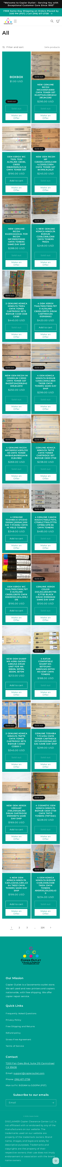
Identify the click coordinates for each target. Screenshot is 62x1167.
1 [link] (11, 927)
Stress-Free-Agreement (18, 1039)
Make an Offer (16, 116)
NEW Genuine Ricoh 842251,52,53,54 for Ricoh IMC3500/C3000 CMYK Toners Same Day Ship (16, 237)
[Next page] (50, 927)
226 (43, 927)
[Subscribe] (53, 1102)
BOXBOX (16, 77)
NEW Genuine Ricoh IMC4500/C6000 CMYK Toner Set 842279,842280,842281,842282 (45, 91)
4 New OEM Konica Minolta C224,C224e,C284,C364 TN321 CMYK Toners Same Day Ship (16, 884)
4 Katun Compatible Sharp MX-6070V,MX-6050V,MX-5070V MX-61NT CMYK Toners (45, 666)
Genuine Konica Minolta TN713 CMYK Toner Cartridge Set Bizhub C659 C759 (45, 452)
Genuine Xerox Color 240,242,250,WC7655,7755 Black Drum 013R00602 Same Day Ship (45, 593)
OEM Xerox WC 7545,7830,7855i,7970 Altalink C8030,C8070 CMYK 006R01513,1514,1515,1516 (16, 593)
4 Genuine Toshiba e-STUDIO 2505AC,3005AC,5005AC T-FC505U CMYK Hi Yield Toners (16, 522)
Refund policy (13, 1033)
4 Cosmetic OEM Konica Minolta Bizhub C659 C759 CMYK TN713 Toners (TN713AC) (45, 810)
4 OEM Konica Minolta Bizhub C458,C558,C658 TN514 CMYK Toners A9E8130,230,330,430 (45, 885)
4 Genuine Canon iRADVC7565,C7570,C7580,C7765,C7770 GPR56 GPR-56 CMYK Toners (45, 522)
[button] (15, 21)
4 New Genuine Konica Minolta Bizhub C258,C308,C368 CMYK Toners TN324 (45, 235)
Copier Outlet (33, 1116)
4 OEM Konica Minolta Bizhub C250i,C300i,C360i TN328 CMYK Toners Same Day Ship (45, 382)
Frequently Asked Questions (21, 1013)
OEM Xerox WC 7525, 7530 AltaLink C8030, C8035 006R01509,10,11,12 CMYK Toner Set (16, 163)
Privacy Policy (13, 1020)
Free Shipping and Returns (20, 1026)
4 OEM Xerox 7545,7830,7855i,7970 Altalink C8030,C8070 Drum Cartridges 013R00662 (45, 310)
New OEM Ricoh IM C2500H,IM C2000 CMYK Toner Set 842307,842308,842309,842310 (16, 380)
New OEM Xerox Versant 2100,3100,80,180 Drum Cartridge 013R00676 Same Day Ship (16, 812)
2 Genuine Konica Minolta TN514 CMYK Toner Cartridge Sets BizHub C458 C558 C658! (16, 310)
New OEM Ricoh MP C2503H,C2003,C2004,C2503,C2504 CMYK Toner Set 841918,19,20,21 (46, 163)
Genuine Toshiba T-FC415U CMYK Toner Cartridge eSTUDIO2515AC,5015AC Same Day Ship (45, 738)
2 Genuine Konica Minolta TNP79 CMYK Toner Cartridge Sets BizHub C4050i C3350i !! (16, 740)
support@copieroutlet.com (29, 1073)
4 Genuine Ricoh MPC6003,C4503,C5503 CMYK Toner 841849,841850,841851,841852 (16, 452)
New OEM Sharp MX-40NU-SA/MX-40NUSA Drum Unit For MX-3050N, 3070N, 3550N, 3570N (16, 665)
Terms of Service (15, 1046)
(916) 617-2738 (22, 1079)
